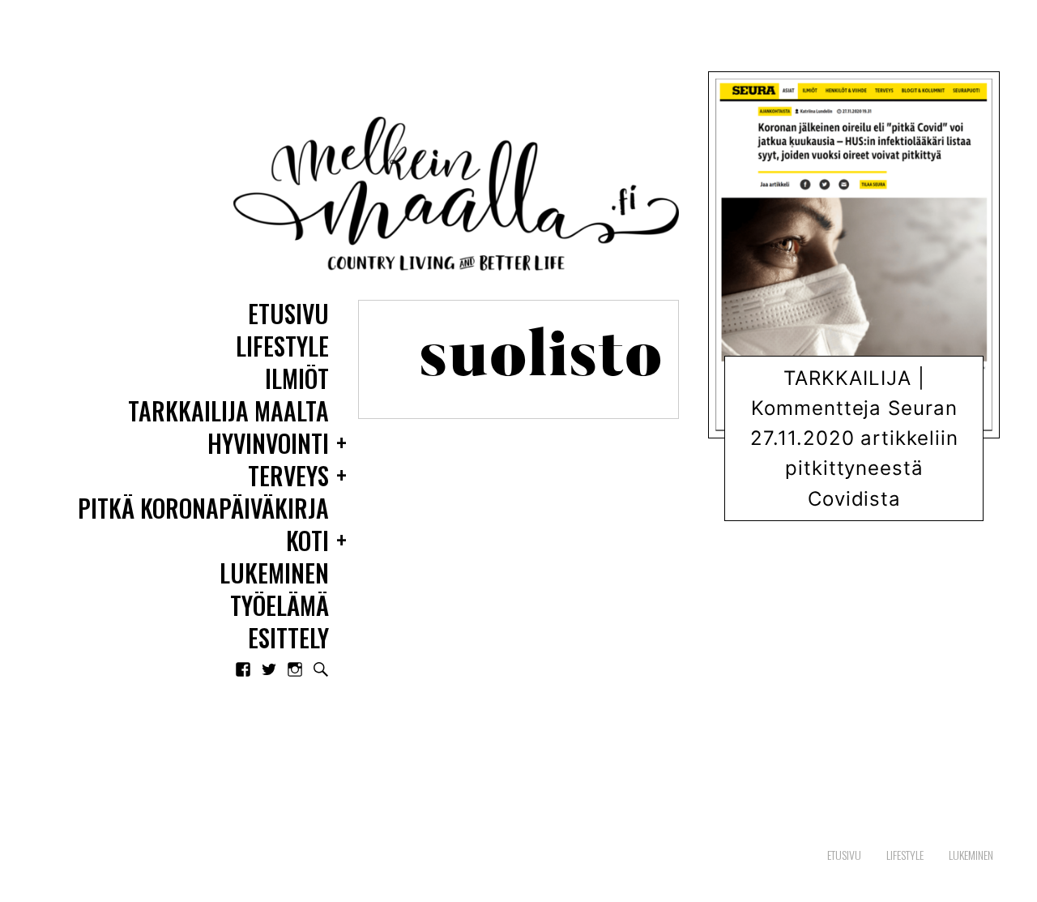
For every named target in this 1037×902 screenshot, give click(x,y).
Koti (307, 542)
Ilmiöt (297, 380)
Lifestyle (282, 347)
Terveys (288, 477)
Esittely (288, 639)
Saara (866, 506)
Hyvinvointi (268, 445)
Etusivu (288, 315)
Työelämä (279, 607)
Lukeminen (274, 574)
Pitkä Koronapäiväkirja (203, 509)
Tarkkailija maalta (228, 412)
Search (321, 669)
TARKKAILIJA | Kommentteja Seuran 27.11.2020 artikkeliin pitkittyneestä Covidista (854, 438)
